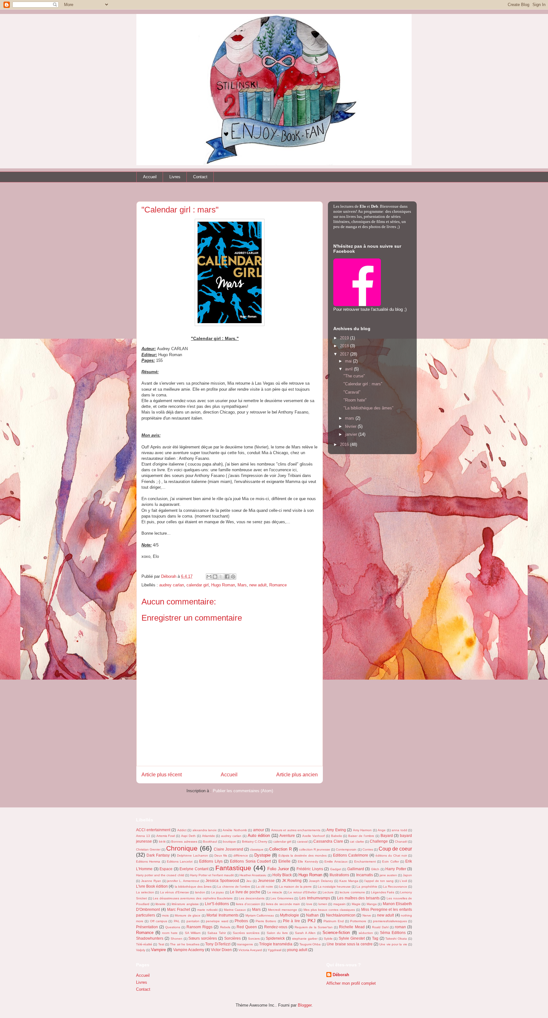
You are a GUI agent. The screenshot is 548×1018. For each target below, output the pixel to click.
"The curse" (354, 376)
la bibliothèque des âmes (193, 886)
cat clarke (357, 841)
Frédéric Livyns (310, 869)
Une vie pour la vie (393, 944)
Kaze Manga (348, 881)
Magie (356, 904)
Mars (242, 585)
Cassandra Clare (328, 841)
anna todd (399, 830)
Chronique (182, 848)
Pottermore (358, 921)
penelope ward (217, 921)
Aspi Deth (188, 836)
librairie (160, 904)
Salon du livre (277, 933)
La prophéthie (366, 886)
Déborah (341, 974)
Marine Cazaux (235, 909)
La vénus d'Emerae (174, 892)
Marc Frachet (178, 909)
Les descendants (251, 898)
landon (200, 892)
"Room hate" (355, 400)
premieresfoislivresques (390, 921)
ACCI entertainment (153, 830)
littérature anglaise (185, 904)
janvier (351, 434)
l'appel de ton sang (379, 881)
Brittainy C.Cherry (254, 841)
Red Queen (247, 927)
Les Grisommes (282, 898)
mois (165, 915)
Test (161, 944)
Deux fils (220, 855)
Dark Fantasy (158, 855)
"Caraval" (352, 392)
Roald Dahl (380, 927)
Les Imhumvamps (314, 898)
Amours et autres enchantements (296, 830)
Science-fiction (336, 932)
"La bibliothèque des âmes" (368, 408)
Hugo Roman (223, 585)
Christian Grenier (148, 849)
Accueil (150, 176)
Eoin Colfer (390, 861)
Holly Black (282, 875)
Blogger (304, 1005)
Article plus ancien (297, 774)
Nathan (312, 915)
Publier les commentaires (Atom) (243, 790)
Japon (407, 875)
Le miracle (275, 892)
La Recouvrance (395, 886)
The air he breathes (184, 944)
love (309, 904)
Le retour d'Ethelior (302, 892)
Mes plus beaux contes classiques (329, 909)
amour (258, 830)
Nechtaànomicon (341, 915)
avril (349, 369)
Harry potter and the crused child (160, 875)
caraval (302, 841)
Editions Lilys (210, 861)
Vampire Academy (188, 950)
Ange (382, 830)
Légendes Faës (383, 892)
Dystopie (262, 855)
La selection (145, 892)
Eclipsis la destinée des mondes (302, 855)
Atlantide (208, 836)
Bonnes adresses (184, 841)
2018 (345, 345)
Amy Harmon (362, 830)
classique (257, 849)
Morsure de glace (187, 915)
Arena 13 (143, 836)
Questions (172, 927)
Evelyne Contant (193, 869)
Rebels (225, 927)
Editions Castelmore (350, 855)
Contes (367, 849)
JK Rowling (292, 880)
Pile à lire (291, 921)
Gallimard (355, 869)
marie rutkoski (207, 909)
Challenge (379, 841)
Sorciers (254, 938)
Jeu (248, 881)
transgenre (245, 944)
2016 (345, 444)
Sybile (328, 938)
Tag (375, 938)
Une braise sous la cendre (349, 944)
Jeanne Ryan (151, 881)
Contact (200, 176)
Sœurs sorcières (202, 938)
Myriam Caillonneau (259, 915)
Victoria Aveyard (250, 950)
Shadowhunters (149, 938)
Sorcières (232, 938)
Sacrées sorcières (246, 933)
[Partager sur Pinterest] (233, 576)
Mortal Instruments (222, 915)
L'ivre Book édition (152, 886)
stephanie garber (304, 938)
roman (400, 927)
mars (350, 418)
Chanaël (401, 841)
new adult (258, 585)
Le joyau (217, 892)
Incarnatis (364, 875)
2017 (345, 354)
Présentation (147, 927)
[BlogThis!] (215, 576)
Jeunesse (266, 880)
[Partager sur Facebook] (227, 576)
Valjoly (140, 950)
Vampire (158, 949)
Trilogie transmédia (275, 944)
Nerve (366, 915)
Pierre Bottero (266, 921)
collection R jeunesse (314, 849)
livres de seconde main (283, 904)
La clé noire (264, 886)
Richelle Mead (351, 927)
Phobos (241, 921)
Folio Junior (278, 868)
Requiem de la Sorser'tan (314, 927)
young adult (297, 950)
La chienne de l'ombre (233, 886)
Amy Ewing (336, 830)
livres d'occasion (248, 904)
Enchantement (365, 861)
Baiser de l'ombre (361, 836)
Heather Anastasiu (252, 875)
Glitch (375, 869)
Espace (166, 869)
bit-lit (162, 841)
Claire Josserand (228, 849)
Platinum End (333, 921)
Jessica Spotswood (222, 880)
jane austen (388, 875)
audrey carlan (171, 585)
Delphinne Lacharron (192, 855)
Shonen (176, 938)
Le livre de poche (245, 892)
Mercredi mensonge (282, 909)
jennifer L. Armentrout (183, 881)
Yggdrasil (274, 950)
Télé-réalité (144, 944)
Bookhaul (210, 841)
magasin (339, 904)
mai (349, 361)
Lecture (328, 892)
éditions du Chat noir (391, 855)
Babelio (336, 836)
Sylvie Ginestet (352, 938)
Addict (181, 830)
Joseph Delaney (321, 881)
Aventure (287, 835)
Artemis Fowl (165, 836)
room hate (170, 933)
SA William (192, 933)
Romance (278, 585)
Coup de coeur (395, 849)
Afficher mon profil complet (351, 983)
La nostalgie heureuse (334, 886)
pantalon (192, 921)
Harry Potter (395, 869)
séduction (366, 933)
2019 (345, 338)
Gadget (335, 869)
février (351, 426)
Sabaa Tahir (216, 933)
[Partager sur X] (221, 576)
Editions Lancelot (179, 861)
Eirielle (284, 861)
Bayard (387, 835)
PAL (177, 921)
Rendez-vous (275, 927)
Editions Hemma (148, 861)
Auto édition (259, 835)
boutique (229, 841)
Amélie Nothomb (235, 830)
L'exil (403, 881)
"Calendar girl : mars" (362, 384)
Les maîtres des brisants (358, 898)
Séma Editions (393, 932)
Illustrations (339, 875)
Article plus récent (161, 774)
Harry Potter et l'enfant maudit (212, 875)
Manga (372, 904)
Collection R (280, 849)
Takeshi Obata (396, 938)
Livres (174, 176)
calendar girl (197, 585)
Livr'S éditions (217, 904)
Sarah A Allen (305, 933)
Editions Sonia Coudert (250, 861)
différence (240, 855)
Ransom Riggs (199, 927)
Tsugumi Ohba (310, 944)
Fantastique (233, 867)
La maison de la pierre (295, 886)
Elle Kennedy (308, 861)
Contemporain (346, 849)
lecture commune (352, 892)
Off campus (158, 921)
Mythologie (289, 915)
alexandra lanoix (204, 830)
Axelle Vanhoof (313, 836)
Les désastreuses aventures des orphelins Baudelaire (193, 898)
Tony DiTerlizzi (217, 944)
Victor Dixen (221, 950)
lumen (322, 904)
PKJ (312, 920)
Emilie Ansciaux (335, 861)
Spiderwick (275, 938)
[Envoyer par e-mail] (209, 576)
